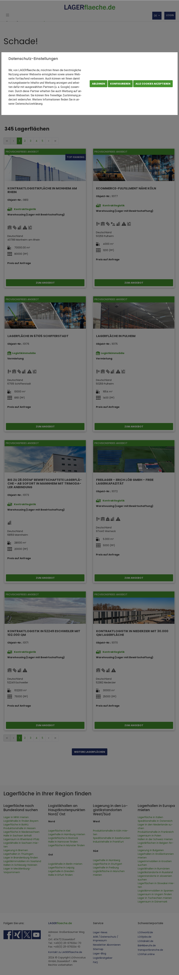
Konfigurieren (120, 83)
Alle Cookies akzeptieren (152, 83)
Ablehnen (98, 83)
